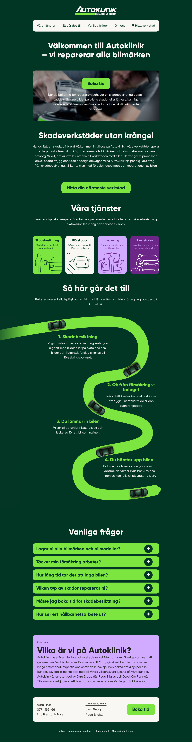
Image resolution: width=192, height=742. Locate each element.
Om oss (120, 25)
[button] (96, 548)
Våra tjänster (46, 25)
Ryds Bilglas (107, 676)
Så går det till (71, 25)
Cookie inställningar (123, 730)
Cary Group (84, 676)
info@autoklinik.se (50, 714)
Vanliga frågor (98, 25)
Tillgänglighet (101, 730)
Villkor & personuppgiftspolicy (75, 730)
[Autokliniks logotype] (96, 10)
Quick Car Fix (132, 676)
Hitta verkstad (145, 25)
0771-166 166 (46, 709)
